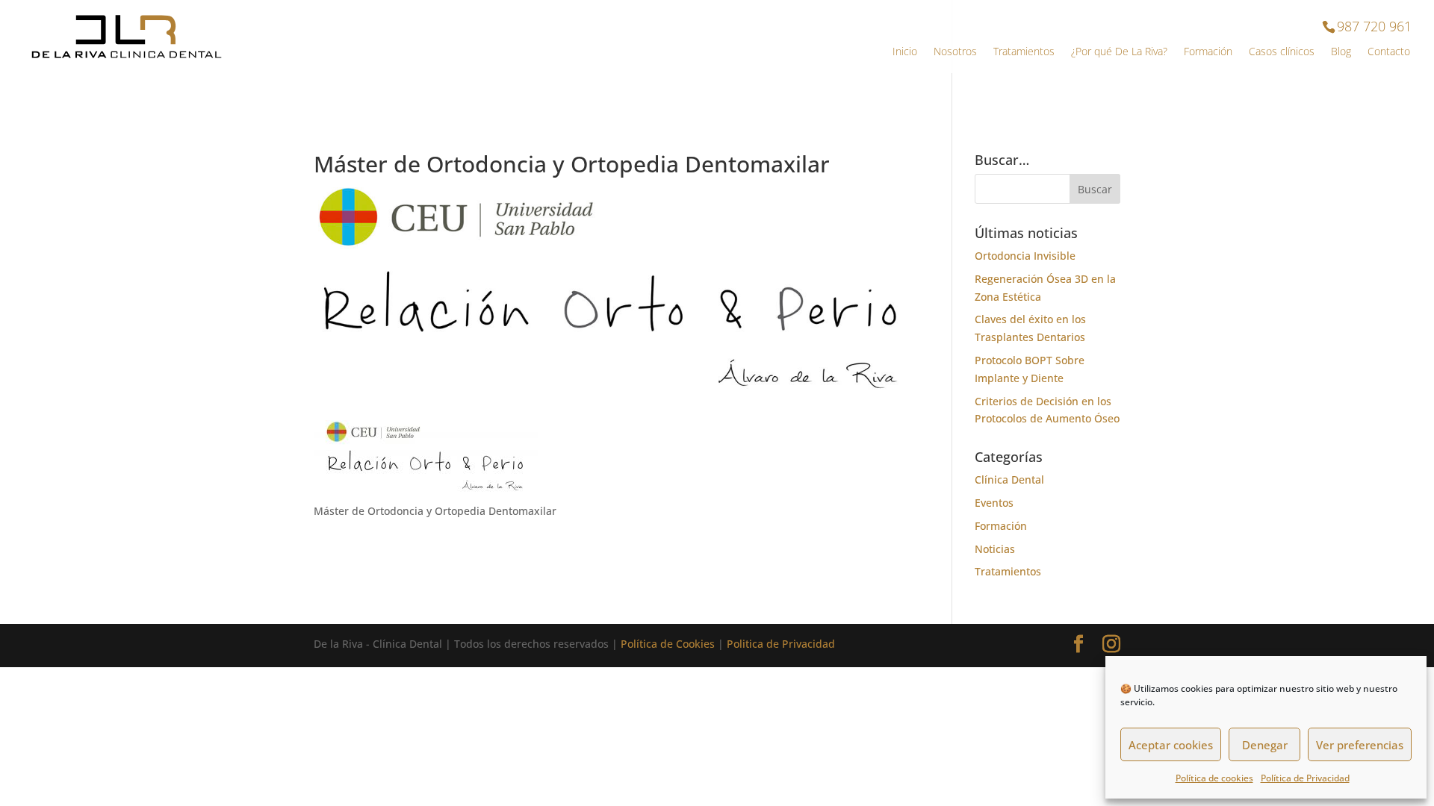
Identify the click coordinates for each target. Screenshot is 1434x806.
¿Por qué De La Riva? (1119, 52)
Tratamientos (1024, 52)
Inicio (905, 52)
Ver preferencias (1359, 744)
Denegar (1265, 744)
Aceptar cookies (1171, 744)
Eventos (994, 503)
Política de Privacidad (1305, 778)
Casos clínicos (1281, 52)
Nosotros (955, 52)
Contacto (1389, 52)
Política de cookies (1214, 778)
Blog (1341, 52)
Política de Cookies (668, 644)
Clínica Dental (1009, 479)
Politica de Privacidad (781, 644)
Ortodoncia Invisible (1025, 256)
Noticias (995, 549)
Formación (1208, 52)
